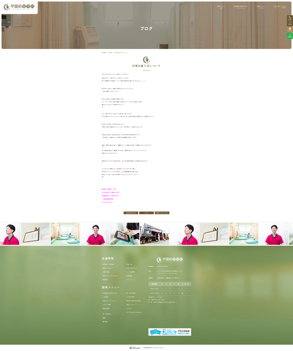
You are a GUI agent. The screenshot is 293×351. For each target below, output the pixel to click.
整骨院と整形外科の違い (134, 301)
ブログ (110, 52)
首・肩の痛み (107, 314)
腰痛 (104, 318)
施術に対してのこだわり (110, 276)
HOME (104, 52)
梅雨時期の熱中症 (131, 213)
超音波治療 (106, 308)
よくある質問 (131, 272)
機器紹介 (105, 280)
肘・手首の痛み (131, 293)
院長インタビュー (108, 268)
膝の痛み (105, 322)
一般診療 (105, 297)
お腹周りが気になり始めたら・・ (162, 213)
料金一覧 (276, 7)
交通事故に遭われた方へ (241, 7)
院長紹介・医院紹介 (109, 264)
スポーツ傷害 (107, 304)
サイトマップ (131, 280)
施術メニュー (131, 304)
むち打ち (129, 308)
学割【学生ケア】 (132, 268)
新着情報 (129, 276)
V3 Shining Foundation (134, 312)
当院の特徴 (106, 272)
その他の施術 (131, 297)
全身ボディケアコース (109, 301)
